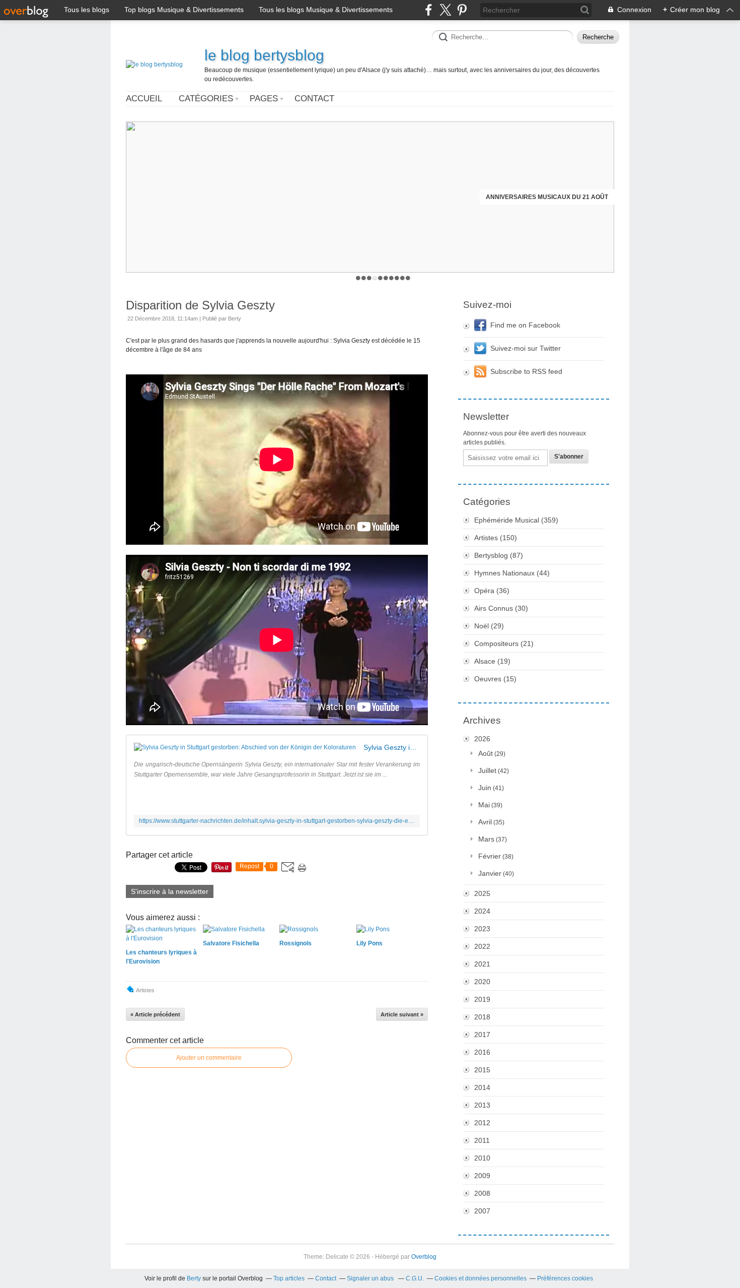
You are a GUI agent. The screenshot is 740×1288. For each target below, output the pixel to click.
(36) (491, 591)
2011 (482, 1140)
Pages (264, 98)
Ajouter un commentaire (209, 1057)
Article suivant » (402, 1014)
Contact (314, 98)
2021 (482, 964)
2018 (482, 1017)
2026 (482, 739)
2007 (482, 1211)
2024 (482, 911)
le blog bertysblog (264, 55)
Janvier (489, 873)
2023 (482, 929)
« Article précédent (155, 1014)
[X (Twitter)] (445, 10)
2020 (482, 982)
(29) (489, 626)
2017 (482, 1035)
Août (485, 753)
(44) (512, 573)
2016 (482, 1052)
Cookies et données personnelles (480, 1278)
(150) (495, 538)
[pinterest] (462, 10)
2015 (482, 1070)
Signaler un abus (371, 1278)
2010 (482, 1158)
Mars (486, 839)
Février (489, 856)
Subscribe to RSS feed (526, 371)
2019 (482, 999)
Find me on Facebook (525, 325)
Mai (484, 805)
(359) (516, 520)
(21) (504, 643)
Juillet (487, 770)
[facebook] (428, 10)
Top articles (289, 1278)
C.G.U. (415, 1278)
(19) (492, 661)
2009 (482, 1176)
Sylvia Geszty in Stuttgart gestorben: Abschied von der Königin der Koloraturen (391, 747)
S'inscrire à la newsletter (169, 891)
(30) (501, 608)
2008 (482, 1193)
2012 (482, 1123)
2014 (482, 1087)
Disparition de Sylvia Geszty (200, 305)
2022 (482, 946)
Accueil (144, 98)
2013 (482, 1105)
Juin (484, 788)
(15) (495, 679)
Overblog (423, 1256)
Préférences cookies (565, 1278)
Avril (485, 822)
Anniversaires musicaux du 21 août (547, 197)
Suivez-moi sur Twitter (525, 348)
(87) (498, 555)
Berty (194, 1278)
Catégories (206, 98)
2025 (482, 893)
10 (408, 278)
